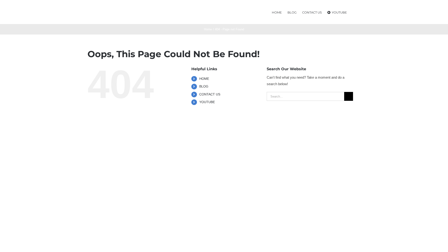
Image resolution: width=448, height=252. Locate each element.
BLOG (203, 86)
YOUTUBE (207, 102)
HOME (204, 78)
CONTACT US (209, 94)
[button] (354, 12)
